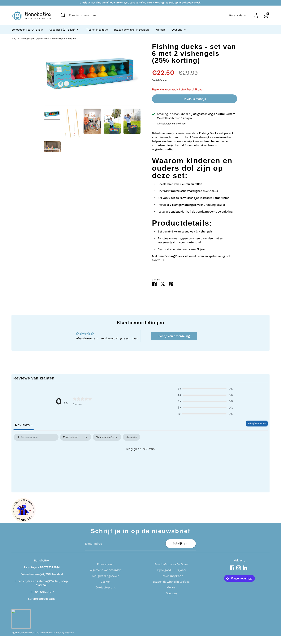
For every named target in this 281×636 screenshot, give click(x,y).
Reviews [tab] (23, 425)
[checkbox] (131, 437)
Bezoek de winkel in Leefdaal (131, 29)
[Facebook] (232, 567)
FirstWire (69, 632)
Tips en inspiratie (97, 29)
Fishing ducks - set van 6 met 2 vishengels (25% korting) (48, 38)
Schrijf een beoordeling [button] (174, 336)
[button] (205, 389)
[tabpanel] (140, 462)
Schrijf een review (257, 423)
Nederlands (235, 15)
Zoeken (105, 581)
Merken (160, 29)
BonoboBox (47, 632)
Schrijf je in (180, 543)
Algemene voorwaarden (105, 570)
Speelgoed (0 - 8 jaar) (62, 29)
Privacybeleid (105, 564)
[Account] (256, 15)
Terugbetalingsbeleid (105, 576)
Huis (13, 38)
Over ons (177, 29)
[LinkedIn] (245, 567)
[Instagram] (238, 567)
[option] (92, 76)
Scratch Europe (159, 80)
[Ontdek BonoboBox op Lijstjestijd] (23, 521)
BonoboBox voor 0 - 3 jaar (27, 29)
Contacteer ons (106, 587)
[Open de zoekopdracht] (63, 15)
